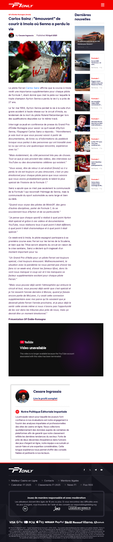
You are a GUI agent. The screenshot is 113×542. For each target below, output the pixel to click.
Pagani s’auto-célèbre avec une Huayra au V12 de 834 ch (97, 83)
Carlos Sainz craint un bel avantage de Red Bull (96, 184)
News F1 (71, 484)
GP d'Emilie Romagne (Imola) (20, 14)
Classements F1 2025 (49, 484)
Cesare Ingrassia (26, 35)
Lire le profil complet (45, 398)
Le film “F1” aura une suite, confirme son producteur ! (96, 144)
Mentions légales (70, 480)
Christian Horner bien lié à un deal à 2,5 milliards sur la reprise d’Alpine (97, 125)
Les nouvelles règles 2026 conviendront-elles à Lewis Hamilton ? (96, 105)
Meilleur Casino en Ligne (24, 480)
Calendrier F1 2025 (21, 484)
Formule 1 (81, 38)
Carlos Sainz (32, 88)
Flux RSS (88, 484)
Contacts (49, 480)
